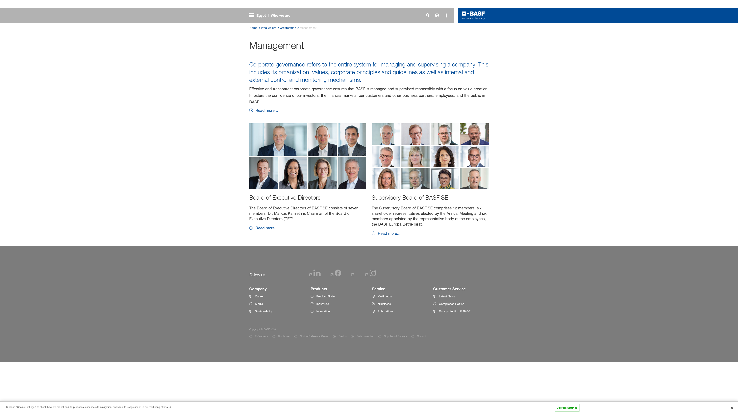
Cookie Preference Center (314, 336)
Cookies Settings (567, 407)
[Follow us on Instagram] (370, 275)
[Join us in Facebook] (336, 275)
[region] (369, 408)
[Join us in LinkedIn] (315, 275)
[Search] (427, 15)
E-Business (261, 336)
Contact (421, 336)
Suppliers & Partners (395, 336)
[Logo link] (473, 15)
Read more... (266, 110)
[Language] (437, 15)
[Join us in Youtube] (353, 275)
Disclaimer (284, 336)
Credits (343, 336)
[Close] (732, 408)
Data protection (365, 336)
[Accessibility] (446, 15)
